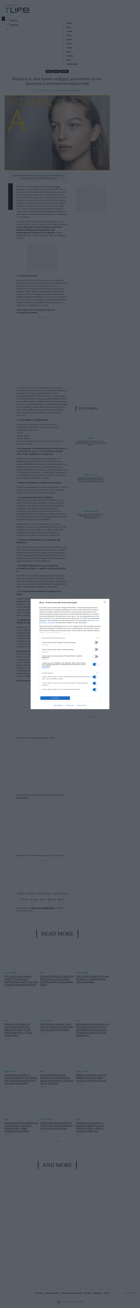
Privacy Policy (81, 705)
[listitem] (70, 638)
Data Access (70, 705)
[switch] (95, 642)
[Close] (105, 603)
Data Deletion (58, 705)
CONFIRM (55, 698)
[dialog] (70, 654)
